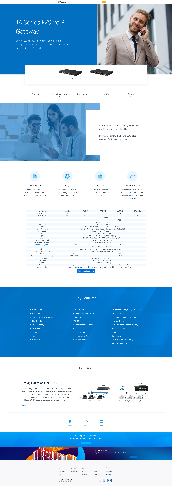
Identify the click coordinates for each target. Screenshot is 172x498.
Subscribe (95, 475)
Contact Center (84, 467)
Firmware (95, 471)
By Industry (84, 471)
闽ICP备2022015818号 (109, 483)
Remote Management (42, 244)
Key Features (83, 94)
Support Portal (108, 467)
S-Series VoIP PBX (73, 468)
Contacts (60, 483)
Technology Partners (62, 471)
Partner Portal (108, 468)
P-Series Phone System (74, 465)
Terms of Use (65, 483)
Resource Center (96, 465)
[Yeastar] (62, 2)
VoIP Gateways (73, 470)
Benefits (36, 94)
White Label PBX (84, 468)
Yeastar (131, 195)
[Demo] (101, 421)
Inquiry (85, 425)
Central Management (74, 471)
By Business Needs (85, 474)
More (24, 405)
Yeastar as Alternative (109, 471)
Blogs (95, 467)
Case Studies (96, 468)
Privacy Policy (70, 483)
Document (70, 425)
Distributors (61, 468)
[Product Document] (70, 421)
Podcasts (95, 474)
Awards (60, 474)
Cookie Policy (75, 483)
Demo (131, 94)
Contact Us (107, 465)
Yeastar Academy (108, 474)
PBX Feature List (108, 470)
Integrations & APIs (85, 470)
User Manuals (96, 470)
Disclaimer (79, 483)
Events (60, 475)
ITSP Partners (61, 470)
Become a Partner (86, 443)
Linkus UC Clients (73, 467)
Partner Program (61, 467)
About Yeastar (61, 465)
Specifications (59, 94)
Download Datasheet (86, 271)
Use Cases (107, 94)
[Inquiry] (86, 421)
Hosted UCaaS (84, 465)
